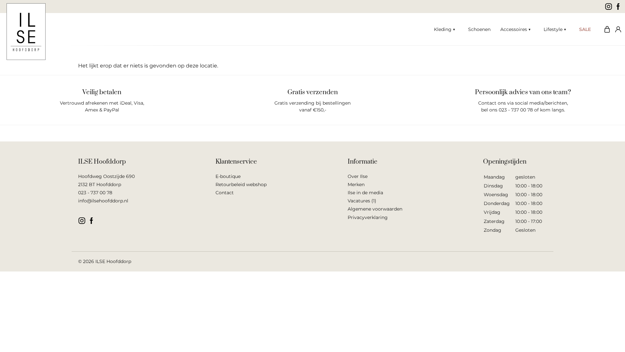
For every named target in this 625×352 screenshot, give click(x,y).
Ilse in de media (365, 193)
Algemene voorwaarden (375, 209)
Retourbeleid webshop (241, 184)
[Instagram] (608, 6)
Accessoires (513, 29)
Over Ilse (358, 176)
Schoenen (479, 29)
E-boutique (228, 176)
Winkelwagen (605, 29)
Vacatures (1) (362, 201)
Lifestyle (553, 29)
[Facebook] (618, 6)
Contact (224, 193)
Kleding (442, 29)
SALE (585, 29)
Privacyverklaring (368, 217)
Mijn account (616, 29)
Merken (356, 184)
